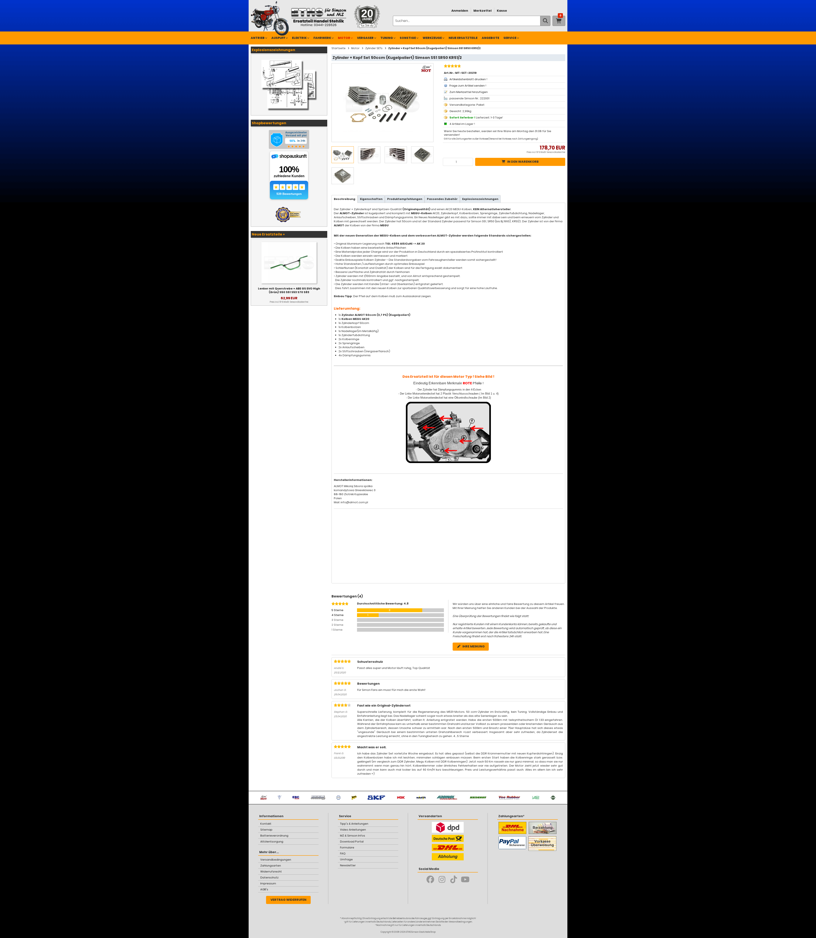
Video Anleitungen (353, 830)
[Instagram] (442, 879)
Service (509, 38)
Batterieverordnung (274, 836)
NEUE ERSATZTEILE (463, 38)
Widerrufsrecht (271, 872)
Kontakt (265, 824)
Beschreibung (344, 199)
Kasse (502, 11)
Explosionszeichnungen (480, 199)
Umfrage (346, 859)
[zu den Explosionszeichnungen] (289, 59)
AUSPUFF (278, 38)
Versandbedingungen (275, 860)
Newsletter (348, 865)
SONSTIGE (408, 38)
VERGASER (365, 38)
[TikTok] (453, 879)
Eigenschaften (371, 199)
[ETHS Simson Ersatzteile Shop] (318, 17)
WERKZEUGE (432, 38)
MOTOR (344, 38)
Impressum (268, 883)
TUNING (386, 38)
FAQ (343, 853)
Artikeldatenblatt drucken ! (468, 79)
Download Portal (352, 842)
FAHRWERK (322, 38)
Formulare (347, 847)
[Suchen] (545, 21)
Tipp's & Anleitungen (354, 824)
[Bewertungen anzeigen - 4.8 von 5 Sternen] (452, 66)
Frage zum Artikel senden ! (467, 86)
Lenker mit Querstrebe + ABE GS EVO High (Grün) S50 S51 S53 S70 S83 (289, 290)
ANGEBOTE (490, 38)
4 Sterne (338, 615)
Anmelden (459, 11)
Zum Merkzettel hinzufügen (468, 92)
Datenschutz (269, 877)
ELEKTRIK (299, 38)
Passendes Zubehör (442, 199)
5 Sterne (337, 610)
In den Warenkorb (523, 162)
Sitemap (266, 830)
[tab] (345, 199)
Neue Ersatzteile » (268, 234)
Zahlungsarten (270, 866)
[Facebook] (430, 879)
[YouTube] (465, 879)
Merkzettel (482, 11)
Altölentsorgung (271, 842)
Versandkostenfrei (556, 152)
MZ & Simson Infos (352, 836)
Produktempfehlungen (404, 199)
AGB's (264, 889)
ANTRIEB (258, 38)
